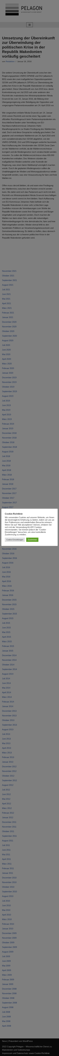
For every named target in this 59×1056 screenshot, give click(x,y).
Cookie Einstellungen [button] (14, 540)
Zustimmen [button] (32, 540)
